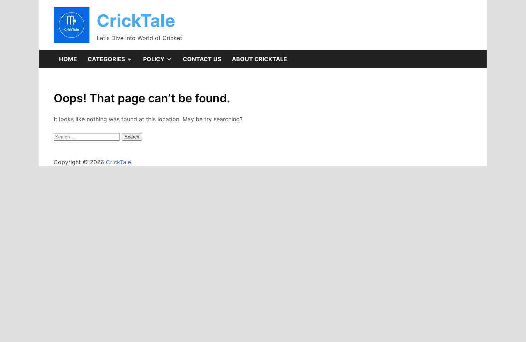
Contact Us (202, 59)
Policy (160, 61)
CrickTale (136, 20)
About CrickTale (259, 59)
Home (68, 59)
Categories (113, 61)
